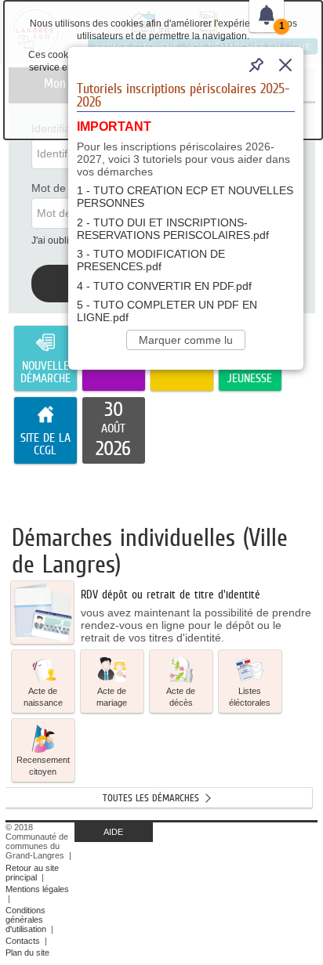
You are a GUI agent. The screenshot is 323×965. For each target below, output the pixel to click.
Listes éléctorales (249, 696)
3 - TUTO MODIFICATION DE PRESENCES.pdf (151, 260)
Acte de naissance (43, 696)
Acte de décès (180, 696)
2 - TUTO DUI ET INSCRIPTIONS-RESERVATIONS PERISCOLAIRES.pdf (173, 228)
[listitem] (113, 430)
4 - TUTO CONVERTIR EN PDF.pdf (164, 286)
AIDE (113, 832)
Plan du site (27, 952)
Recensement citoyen (43, 765)
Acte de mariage (111, 696)
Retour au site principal (32, 872)
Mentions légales (37, 889)
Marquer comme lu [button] (186, 340)
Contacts (22, 940)
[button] (43, 681)
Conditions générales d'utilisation (25, 919)
